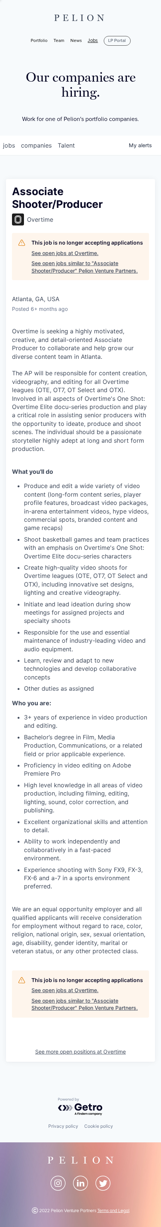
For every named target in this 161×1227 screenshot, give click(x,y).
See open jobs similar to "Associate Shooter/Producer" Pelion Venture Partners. (84, 267)
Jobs (93, 41)
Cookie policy (98, 1126)
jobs (9, 145)
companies (36, 145)
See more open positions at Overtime (80, 1051)
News (76, 40)
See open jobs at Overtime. (64, 253)
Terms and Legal (113, 1211)
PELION (80, 18)
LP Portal (117, 40)
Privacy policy (63, 1126)
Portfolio (39, 40)
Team (59, 40)
